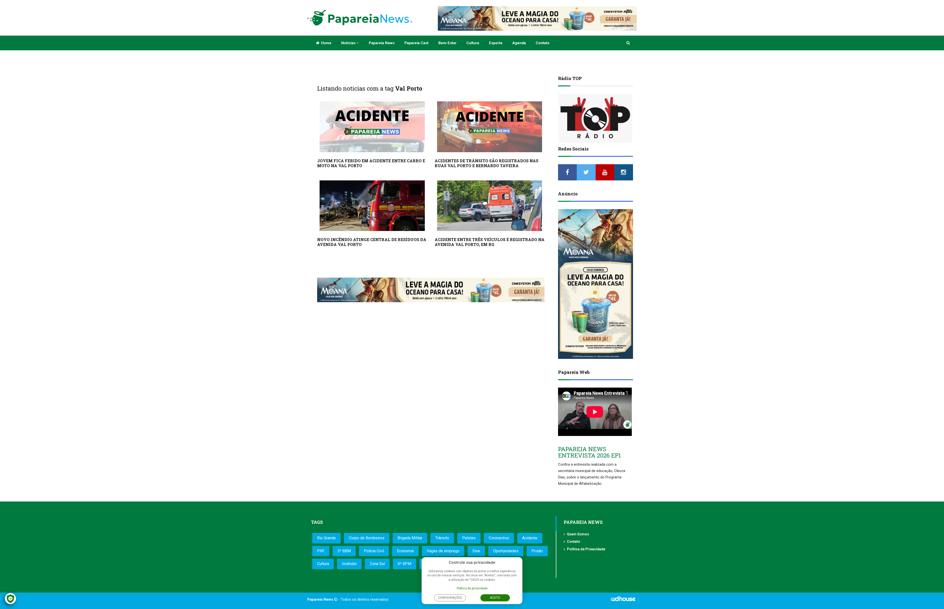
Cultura (472, 43)
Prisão (537, 551)
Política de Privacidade (586, 549)
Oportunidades (505, 551)
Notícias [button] (348, 43)
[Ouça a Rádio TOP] (595, 118)
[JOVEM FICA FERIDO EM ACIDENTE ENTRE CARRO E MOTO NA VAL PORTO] (372, 127)
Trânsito (442, 538)
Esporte (495, 43)
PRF (320, 551)
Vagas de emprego (443, 551)
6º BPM (404, 563)
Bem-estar (447, 43)
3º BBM (344, 551)
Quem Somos (578, 534)
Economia (405, 551)
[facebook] (567, 172)
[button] (628, 43)
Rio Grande (326, 538)
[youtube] (605, 172)
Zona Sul (377, 563)
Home (325, 43)
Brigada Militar (410, 538)
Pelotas (469, 538)
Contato (542, 43)
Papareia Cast (416, 43)
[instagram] (623, 172)
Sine (476, 551)
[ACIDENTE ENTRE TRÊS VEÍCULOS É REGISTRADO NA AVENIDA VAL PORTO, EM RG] (490, 205)
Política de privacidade (472, 588)
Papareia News (382, 43)
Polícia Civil (374, 551)
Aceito (495, 597)
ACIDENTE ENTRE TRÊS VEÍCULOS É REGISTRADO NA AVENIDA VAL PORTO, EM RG (490, 242)
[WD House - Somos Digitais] (623, 600)
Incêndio (349, 563)
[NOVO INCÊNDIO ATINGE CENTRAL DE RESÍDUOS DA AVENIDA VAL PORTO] (372, 206)
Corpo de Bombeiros (366, 538)
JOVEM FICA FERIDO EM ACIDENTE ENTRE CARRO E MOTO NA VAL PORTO (371, 163)
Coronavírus (499, 538)
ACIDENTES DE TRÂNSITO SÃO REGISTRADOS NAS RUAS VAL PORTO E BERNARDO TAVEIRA (486, 163)
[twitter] (586, 172)
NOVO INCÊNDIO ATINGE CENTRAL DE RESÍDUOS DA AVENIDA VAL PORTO (371, 242)
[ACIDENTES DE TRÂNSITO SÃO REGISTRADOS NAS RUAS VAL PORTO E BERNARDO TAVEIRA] (490, 127)
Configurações (450, 597)
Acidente (529, 538)
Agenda (519, 43)
